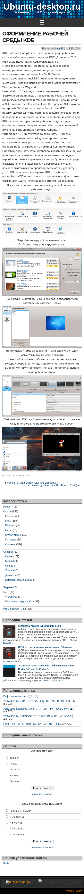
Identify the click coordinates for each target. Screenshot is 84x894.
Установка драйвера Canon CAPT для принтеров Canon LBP (39, 708)
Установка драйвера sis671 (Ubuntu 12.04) (52, 485)
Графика (10, 525)
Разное (9, 516)
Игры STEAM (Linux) (15, 608)
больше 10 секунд (20, 810)
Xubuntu (10, 570)
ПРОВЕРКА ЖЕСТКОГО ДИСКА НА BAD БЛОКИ (32, 724)
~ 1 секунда (17, 834)
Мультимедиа (13, 534)
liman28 (59, 48)
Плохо (13, 763)
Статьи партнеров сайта (19, 601)
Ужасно (14, 757)
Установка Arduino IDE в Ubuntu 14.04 (39, 626)
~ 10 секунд (17, 816)
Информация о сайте (15, 696)
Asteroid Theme (74, 891)
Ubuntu (9, 565)
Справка (8, 551)
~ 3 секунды (17, 828)
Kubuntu (10, 561)
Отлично (15, 781)
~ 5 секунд (16, 822)
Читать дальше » (12, 661)
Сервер (9, 556)
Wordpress (11, 596)
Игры (8, 520)
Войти (6, 863)
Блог (6, 592)
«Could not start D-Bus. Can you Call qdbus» (32, 482)
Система (10, 544)
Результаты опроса (42, 794)
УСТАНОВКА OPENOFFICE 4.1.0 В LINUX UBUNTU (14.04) (38, 716)
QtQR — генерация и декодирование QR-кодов (45, 647)
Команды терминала (17, 579)
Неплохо (15, 769)
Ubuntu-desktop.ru (42, 6)
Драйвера (11, 575)
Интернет (10, 539)
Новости (8, 506)
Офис (8, 530)
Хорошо (14, 775)
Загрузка (8, 587)
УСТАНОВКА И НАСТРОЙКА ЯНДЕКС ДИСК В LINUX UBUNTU (40, 701)
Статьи (7, 511)
